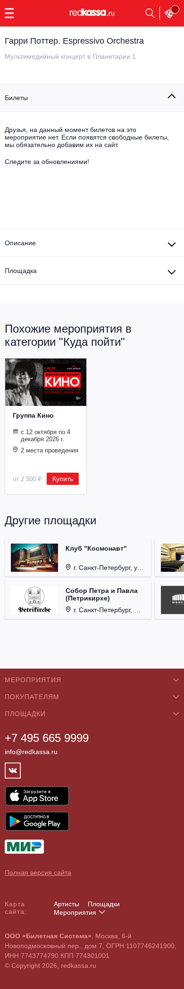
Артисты (66, 904)
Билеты (16, 97)
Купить (62, 479)
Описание (20, 243)
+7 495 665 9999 (47, 738)
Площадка (21, 270)
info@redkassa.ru (31, 751)
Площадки (104, 904)
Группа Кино (33, 415)
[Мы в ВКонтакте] (13, 771)
